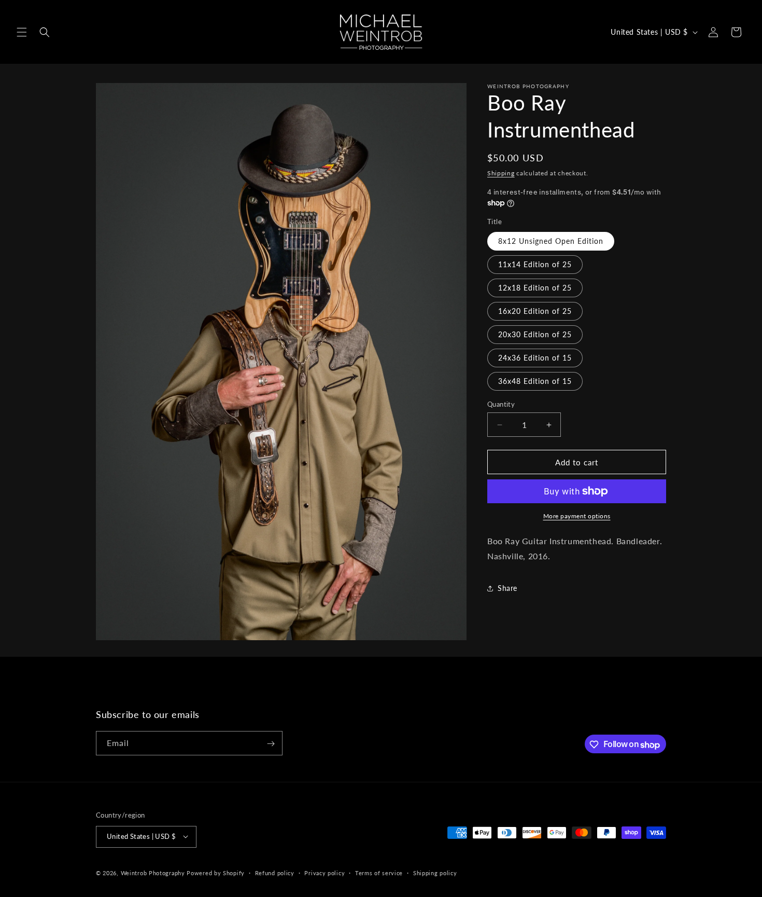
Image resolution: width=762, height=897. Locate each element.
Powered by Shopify (216, 872)
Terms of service (379, 872)
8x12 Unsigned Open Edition (550, 241)
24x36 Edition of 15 (535, 357)
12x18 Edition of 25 (535, 287)
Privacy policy (324, 872)
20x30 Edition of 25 (535, 334)
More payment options (577, 516)
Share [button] (507, 588)
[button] (21, 32)
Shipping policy (435, 872)
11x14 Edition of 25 (535, 264)
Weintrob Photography (153, 872)
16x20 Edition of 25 (535, 311)
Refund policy (274, 872)
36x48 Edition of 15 (535, 381)
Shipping (501, 173)
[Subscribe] (270, 744)
